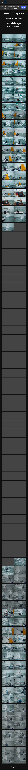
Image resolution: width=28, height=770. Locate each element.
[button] (2, 7)
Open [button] (23, 7)
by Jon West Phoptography (14, 26)
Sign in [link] (24, 2)
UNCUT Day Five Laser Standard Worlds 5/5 (14, 18)
